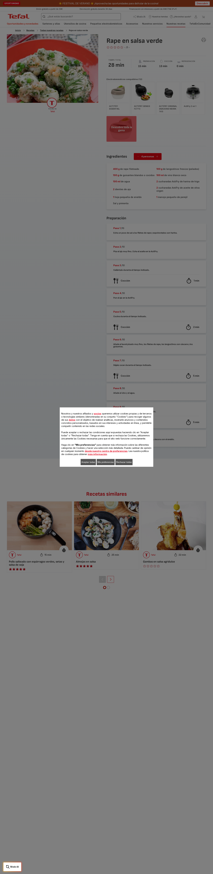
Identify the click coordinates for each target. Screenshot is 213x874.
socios (97, 413)
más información (97, 454)
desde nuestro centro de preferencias (106, 451)
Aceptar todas (88, 462)
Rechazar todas (124, 462)
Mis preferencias (105, 462)
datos (72, 419)
